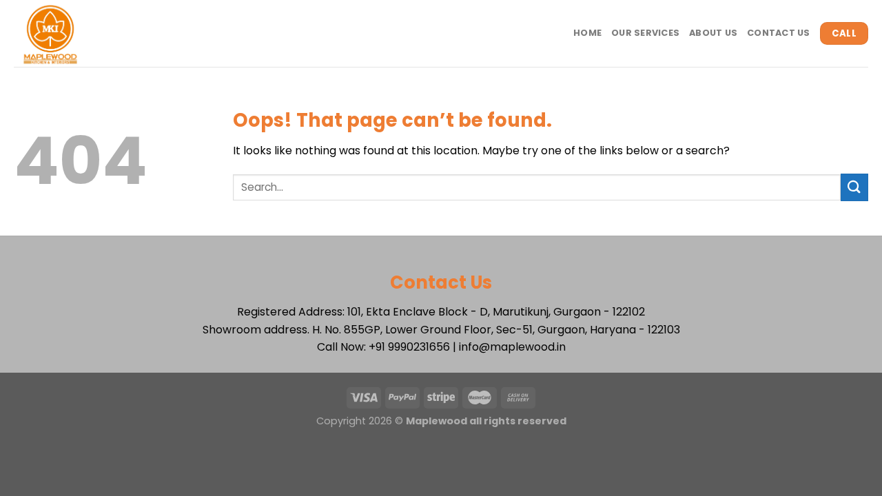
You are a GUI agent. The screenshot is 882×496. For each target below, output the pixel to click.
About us (713, 33)
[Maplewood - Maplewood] (74, 33)
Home (587, 33)
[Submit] (854, 187)
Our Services (645, 33)
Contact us (778, 33)
